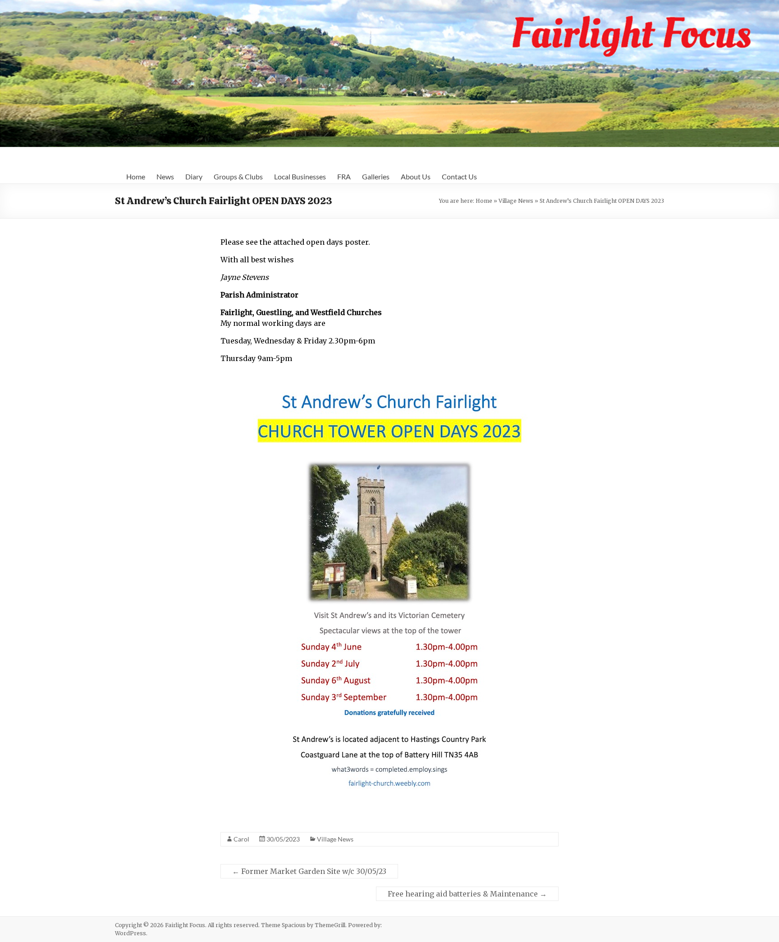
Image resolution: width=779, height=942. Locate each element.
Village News (516, 200)
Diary (193, 176)
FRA (344, 176)
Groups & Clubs (238, 176)
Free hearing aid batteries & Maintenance (467, 893)
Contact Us (459, 176)
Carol (241, 839)
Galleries (376, 176)
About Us (416, 176)
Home (135, 176)
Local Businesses (300, 176)
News (165, 176)
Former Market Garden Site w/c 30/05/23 (309, 871)
